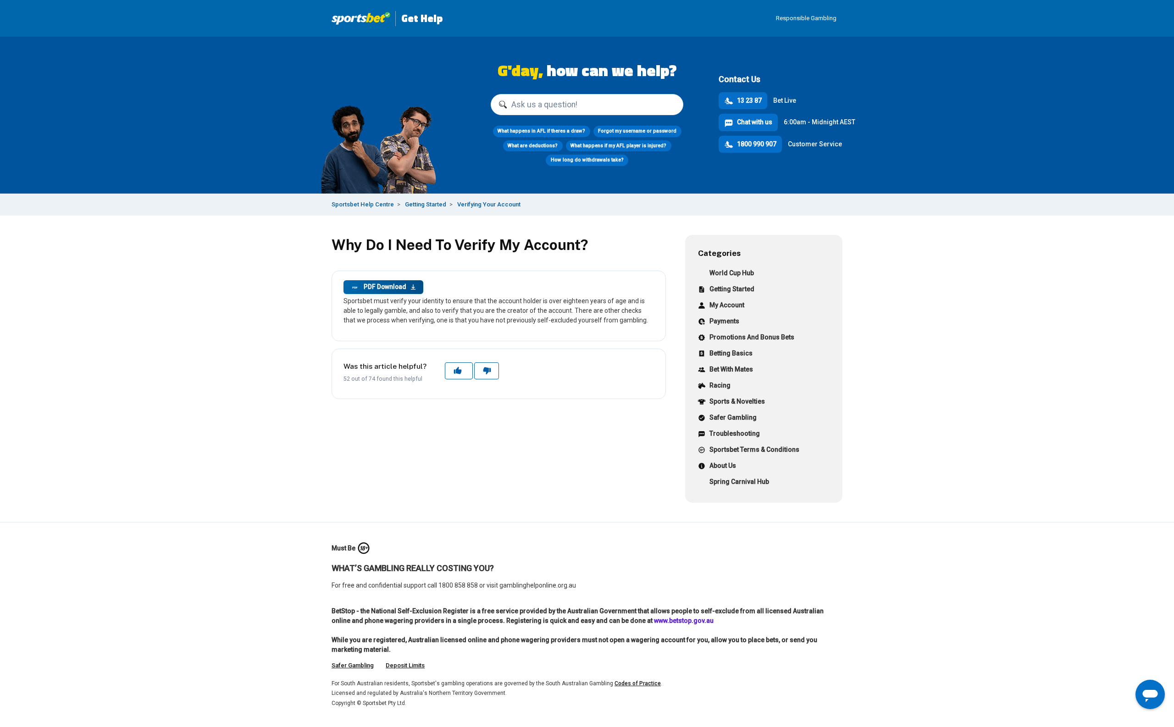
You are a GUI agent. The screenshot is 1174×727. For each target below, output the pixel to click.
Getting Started (425, 204)
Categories (719, 253)
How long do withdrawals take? (587, 160)
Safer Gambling (733, 417)
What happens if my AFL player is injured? (618, 146)
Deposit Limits (405, 665)
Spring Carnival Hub (739, 481)
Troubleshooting (734, 433)
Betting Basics (731, 353)
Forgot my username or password (637, 131)
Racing (720, 385)
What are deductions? (533, 146)
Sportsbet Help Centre (363, 204)
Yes (458, 370)
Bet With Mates (731, 369)
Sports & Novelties (737, 401)
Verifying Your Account (489, 204)
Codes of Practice (638, 683)
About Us (722, 465)
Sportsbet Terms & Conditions (754, 449)
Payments (724, 321)
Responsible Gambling (806, 18)
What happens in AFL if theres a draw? (541, 131)
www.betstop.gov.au (684, 620)
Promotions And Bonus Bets (751, 337)
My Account (726, 305)
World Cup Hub (731, 273)
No (486, 370)
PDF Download (379, 286)
